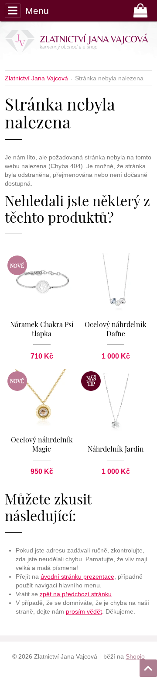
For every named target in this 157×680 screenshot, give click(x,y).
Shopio (135, 656)
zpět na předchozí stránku (76, 593)
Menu (37, 11)
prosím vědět (84, 611)
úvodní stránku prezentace (77, 576)
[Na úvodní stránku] (76, 42)
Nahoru (149, 665)
